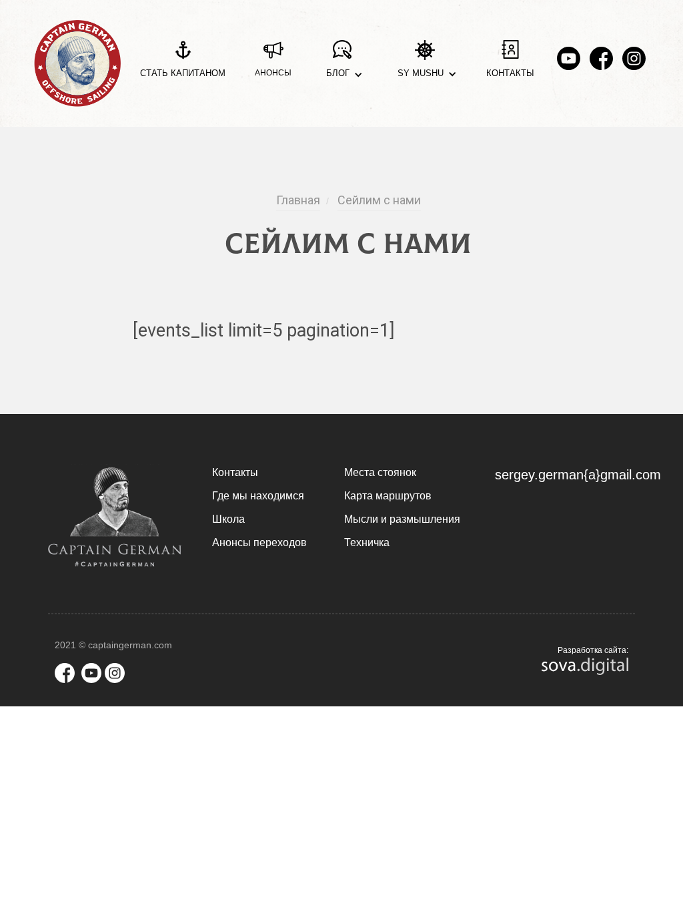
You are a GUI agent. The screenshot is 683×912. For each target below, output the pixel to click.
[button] (341, 63)
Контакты (235, 472)
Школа (228, 519)
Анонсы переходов (259, 542)
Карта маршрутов (388, 495)
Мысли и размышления (402, 519)
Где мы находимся (258, 495)
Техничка (367, 542)
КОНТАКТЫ (510, 73)
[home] (77, 63)
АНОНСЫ (273, 72)
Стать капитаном (182, 73)
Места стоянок (380, 472)
